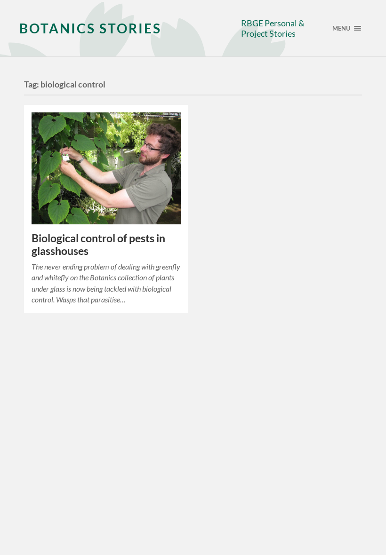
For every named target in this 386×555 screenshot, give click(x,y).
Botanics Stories (90, 28)
